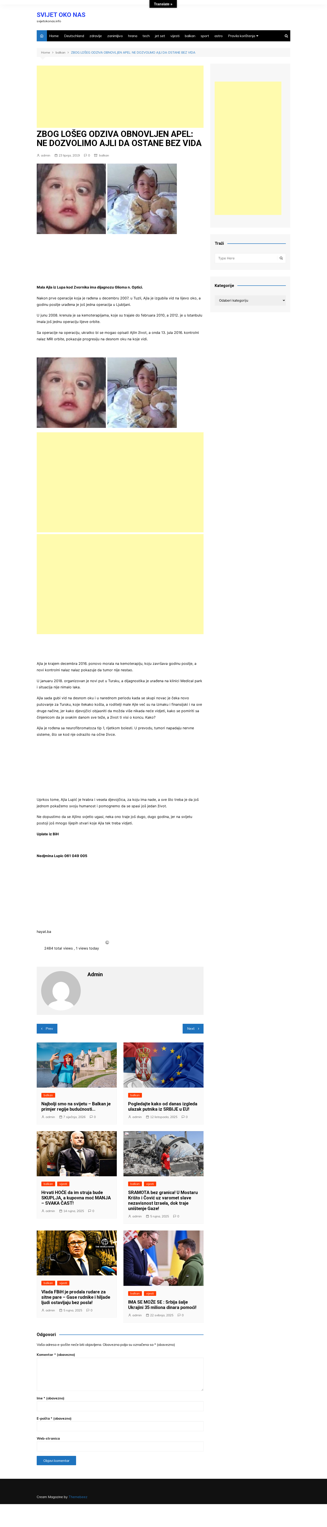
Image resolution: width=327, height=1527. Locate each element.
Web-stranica (48, 1438)
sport (205, 36)
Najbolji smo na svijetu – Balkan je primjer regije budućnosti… (76, 1106)
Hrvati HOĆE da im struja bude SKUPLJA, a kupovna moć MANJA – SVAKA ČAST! (76, 1198)
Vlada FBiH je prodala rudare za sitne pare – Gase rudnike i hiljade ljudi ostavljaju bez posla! (75, 1297)
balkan (190, 36)
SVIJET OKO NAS (61, 14)
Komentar (56, 1355)
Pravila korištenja (241, 36)
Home (54, 36)
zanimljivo (115, 36)
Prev (49, 1028)
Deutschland (74, 36)
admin (45, 155)
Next (191, 1028)
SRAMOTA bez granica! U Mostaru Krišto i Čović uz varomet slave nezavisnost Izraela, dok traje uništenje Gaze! (163, 1200)
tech (146, 36)
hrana (132, 36)
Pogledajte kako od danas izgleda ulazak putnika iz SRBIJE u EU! (162, 1106)
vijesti (175, 36)
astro (218, 36)
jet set (160, 36)
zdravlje (95, 36)
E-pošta (54, 1418)
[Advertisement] (120, 97)
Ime (50, 1398)
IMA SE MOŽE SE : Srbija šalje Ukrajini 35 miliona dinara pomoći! (162, 1304)
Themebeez (78, 1497)
